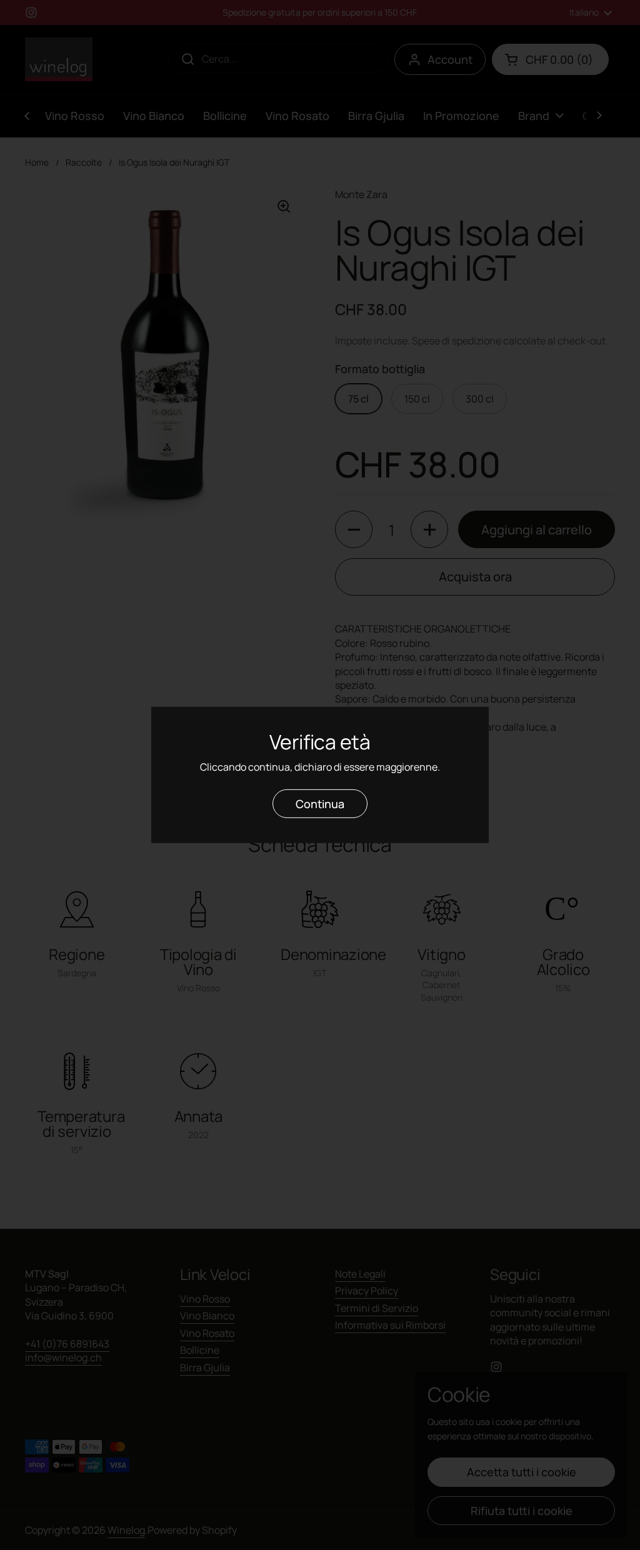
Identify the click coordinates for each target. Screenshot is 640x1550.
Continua (320, 803)
